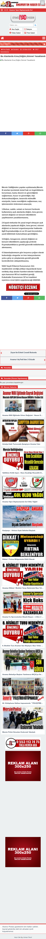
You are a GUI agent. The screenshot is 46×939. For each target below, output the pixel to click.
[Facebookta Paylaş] (5, 133)
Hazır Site (17, 937)
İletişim (29, 29)
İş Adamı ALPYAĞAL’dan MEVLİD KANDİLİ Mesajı (27, 44)
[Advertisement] (23, 107)
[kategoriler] (44, 38)
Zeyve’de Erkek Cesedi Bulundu (23, 352)
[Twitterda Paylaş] (17, 133)
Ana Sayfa (15, 29)
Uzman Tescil (27, 937)
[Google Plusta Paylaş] (29, 133)
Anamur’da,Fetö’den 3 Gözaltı (22, 359)
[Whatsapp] (40, 133)
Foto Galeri (30, 33)
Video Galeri (16, 33)
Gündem (16, 49)
